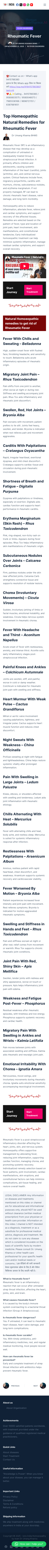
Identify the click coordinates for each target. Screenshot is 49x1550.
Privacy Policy (10, 1496)
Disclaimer (8, 1500)
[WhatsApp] (28, 4)
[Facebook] (17, 4)
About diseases (11, 1452)
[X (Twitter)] (21, 4)
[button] (29, 1544)
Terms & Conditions (13, 1504)
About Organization (16, 1408)
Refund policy (10, 1507)
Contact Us (9, 1459)
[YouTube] (31, 4)
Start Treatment (11, 1456)
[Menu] (45, 5)
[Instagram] (24, 4)
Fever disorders (24, 28)
